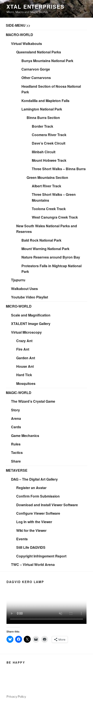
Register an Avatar (31, 487)
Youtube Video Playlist (29, 297)
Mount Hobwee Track (49, 160)
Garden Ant (25, 357)
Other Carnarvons (36, 77)
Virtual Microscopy (26, 332)
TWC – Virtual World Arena (33, 564)
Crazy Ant (24, 340)
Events (22, 538)
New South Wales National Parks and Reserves (46, 228)
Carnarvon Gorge (35, 69)
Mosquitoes (25, 383)
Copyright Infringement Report (41, 556)
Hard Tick (24, 374)
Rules (16, 444)
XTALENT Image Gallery (30, 323)
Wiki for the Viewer (31, 530)
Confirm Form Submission (38, 496)
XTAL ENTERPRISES (35, 6)
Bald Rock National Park (41, 240)
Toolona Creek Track (49, 208)
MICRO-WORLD (19, 306)
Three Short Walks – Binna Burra (59, 168)
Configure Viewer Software (38, 513)
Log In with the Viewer (34, 521)
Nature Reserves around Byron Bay (50, 257)
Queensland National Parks (38, 51)
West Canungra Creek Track (55, 217)
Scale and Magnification (30, 315)
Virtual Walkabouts (26, 43)
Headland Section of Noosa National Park (51, 89)
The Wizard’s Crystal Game (33, 401)
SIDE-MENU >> (18, 25)
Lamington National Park (41, 109)
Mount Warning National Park (45, 248)
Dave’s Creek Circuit (48, 143)
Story (15, 409)
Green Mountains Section (47, 177)
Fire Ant (22, 349)
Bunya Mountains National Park (47, 60)
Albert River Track (46, 185)
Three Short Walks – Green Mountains (54, 197)
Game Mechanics (25, 435)
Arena (16, 418)
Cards (16, 426)
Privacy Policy (16, 696)
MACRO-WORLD (19, 34)
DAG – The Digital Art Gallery (34, 479)
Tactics (17, 452)
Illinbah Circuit (43, 151)
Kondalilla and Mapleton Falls (45, 100)
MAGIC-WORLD (18, 392)
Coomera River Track (49, 134)
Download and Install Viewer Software (47, 504)
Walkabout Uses (24, 288)
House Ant (25, 366)
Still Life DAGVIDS (30, 547)
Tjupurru (18, 279)
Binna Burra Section (43, 117)
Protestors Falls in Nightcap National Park (51, 268)
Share (16, 461)
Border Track (42, 126)
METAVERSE (16, 470)
